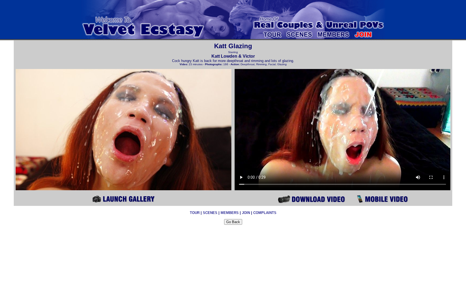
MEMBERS (230, 213)
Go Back (233, 222)
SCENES (210, 213)
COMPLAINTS (264, 213)
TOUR (195, 213)
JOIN (246, 213)
